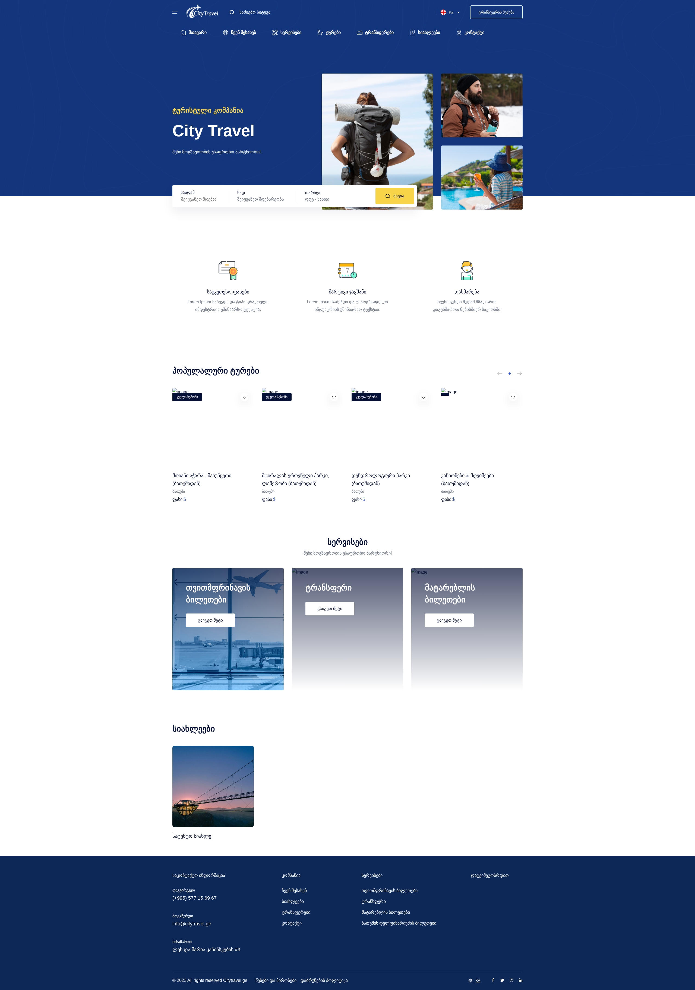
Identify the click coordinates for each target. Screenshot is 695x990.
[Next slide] (519, 373)
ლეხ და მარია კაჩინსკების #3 (206, 949)
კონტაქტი (474, 32)
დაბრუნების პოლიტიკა (324, 980)
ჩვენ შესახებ (243, 32)
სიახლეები (429, 32)
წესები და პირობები (275, 980)
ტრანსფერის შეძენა (496, 12)
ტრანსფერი (374, 901)
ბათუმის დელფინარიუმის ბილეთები (399, 923)
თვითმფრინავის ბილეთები (390, 890)
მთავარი (198, 32)
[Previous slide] (500, 373)
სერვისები (290, 32)
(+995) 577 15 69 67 (194, 898)
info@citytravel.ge (191, 923)
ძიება (398, 196)
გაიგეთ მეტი (210, 620)
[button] (509, 373)
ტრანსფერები (379, 32)
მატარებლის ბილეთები (386, 912)
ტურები (333, 32)
